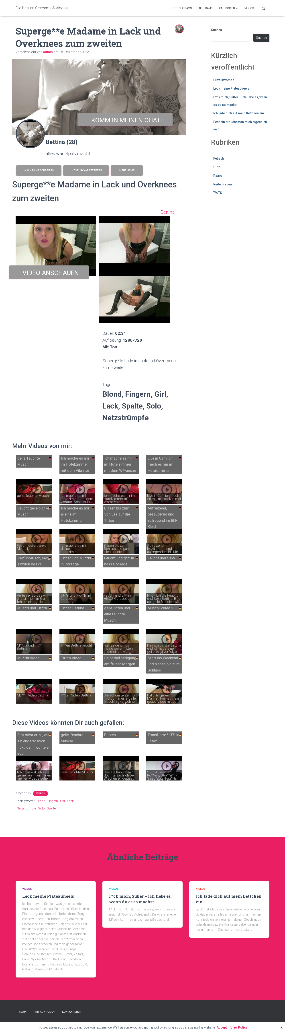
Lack (70, 801)
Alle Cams (205, 8)
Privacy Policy (44, 1011)
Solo (41, 808)
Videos (249, 8)
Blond (41, 801)
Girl (62, 801)
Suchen (216, 30)
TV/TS (217, 193)
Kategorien (227, 8)
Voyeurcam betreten (86, 170)
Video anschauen (49, 273)
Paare (217, 175)
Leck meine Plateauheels (231, 88)
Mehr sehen (127, 170)
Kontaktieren (71, 1011)
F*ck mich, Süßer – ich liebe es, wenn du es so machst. (140, 898)
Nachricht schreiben (38, 170)
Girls (216, 167)
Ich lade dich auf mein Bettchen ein (238, 113)
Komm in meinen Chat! (125, 120)
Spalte (51, 808)
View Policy (238, 1027)
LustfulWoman (223, 80)
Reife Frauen (222, 184)
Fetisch (218, 158)
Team (22, 1011)
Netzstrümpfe (26, 808)
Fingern (52, 801)
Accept (222, 1027)
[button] (237, 8)
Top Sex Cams (182, 8)
